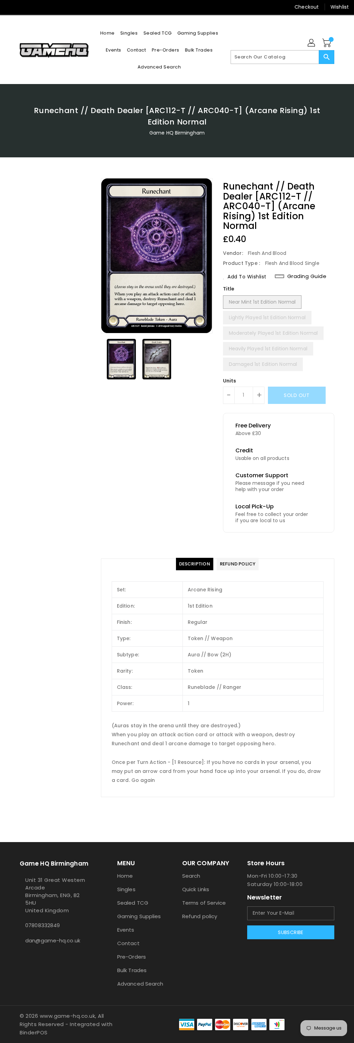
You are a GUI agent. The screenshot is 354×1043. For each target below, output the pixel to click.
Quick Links (195, 889)
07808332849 (42, 925)
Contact (128, 943)
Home (125, 875)
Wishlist (339, 6)
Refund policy (199, 916)
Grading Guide (307, 276)
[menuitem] (107, 33)
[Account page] (312, 43)
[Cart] (327, 43)
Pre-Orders (131, 956)
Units (229, 380)
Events (125, 929)
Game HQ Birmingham (177, 132)
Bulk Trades (132, 970)
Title (229, 288)
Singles (126, 889)
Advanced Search (140, 983)
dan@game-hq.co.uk (52, 940)
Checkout (307, 6)
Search (191, 875)
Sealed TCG (132, 902)
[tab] (194, 564)
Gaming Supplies (139, 916)
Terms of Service (204, 902)
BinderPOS (34, 1032)
